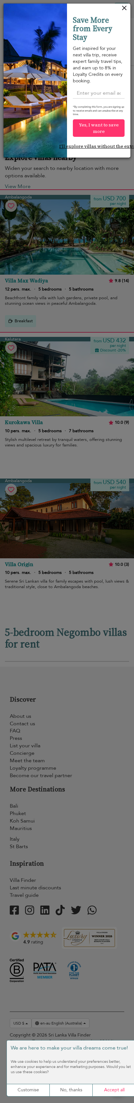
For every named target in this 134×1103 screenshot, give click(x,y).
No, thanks (71, 1090)
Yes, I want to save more (99, 128)
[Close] (124, 10)
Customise (28, 1090)
